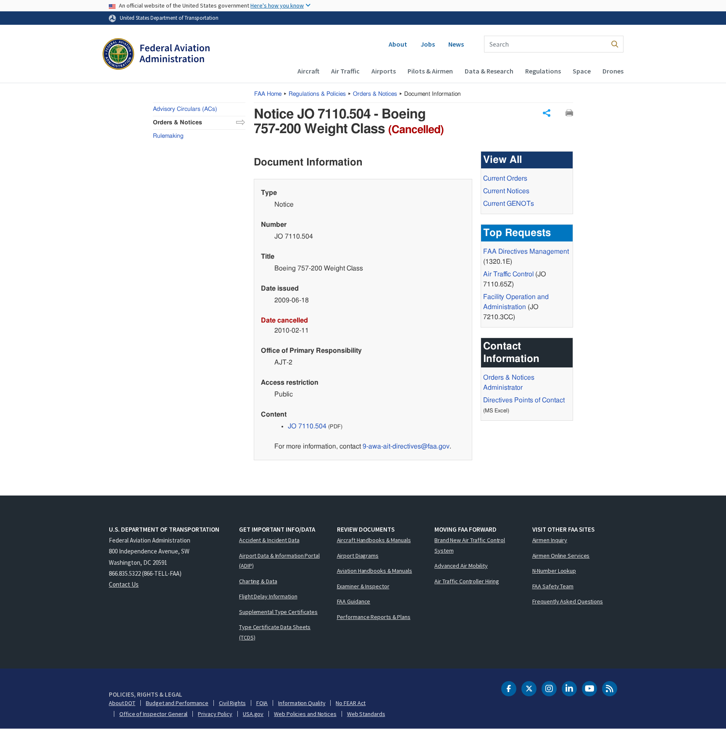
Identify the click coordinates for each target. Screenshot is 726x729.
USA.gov (253, 714)
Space (582, 71)
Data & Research (489, 71)
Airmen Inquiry (550, 540)
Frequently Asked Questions (567, 601)
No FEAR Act (351, 703)
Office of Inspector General (153, 714)
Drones (612, 71)
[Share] (546, 113)
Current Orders (505, 178)
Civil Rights (232, 703)
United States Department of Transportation (169, 17)
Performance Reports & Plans (373, 617)
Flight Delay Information (268, 596)
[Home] (156, 55)
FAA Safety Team (553, 586)
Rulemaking (168, 136)
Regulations (543, 71)
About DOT (122, 703)
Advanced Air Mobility (461, 565)
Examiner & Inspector (363, 586)
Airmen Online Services (561, 555)
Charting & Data (258, 581)
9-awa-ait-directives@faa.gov (406, 446)
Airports (383, 71)
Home (267, 94)
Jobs (428, 44)
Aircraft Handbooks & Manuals (374, 540)
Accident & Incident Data (269, 540)
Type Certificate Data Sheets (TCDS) (274, 632)
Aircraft (308, 71)
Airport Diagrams (358, 555)
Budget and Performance (177, 703)
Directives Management (526, 251)
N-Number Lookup (554, 570)
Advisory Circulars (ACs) (185, 109)
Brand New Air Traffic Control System (469, 545)
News (456, 44)
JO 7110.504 (307, 426)
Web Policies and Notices (305, 714)
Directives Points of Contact (524, 400)
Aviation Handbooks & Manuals (374, 570)
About (398, 44)
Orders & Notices (375, 94)
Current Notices (506, 191)
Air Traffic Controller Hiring (466, 581)
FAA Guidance (354, 601)
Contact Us (124, 584)
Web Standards (366, 714)
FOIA (262, 703)
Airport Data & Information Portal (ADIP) (279, 561)
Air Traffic (345, 71)
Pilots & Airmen (430, 71)
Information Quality (301, 703)
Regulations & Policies (317, 94)
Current (508, 203)
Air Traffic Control (508, 274)
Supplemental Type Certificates (278, 612)
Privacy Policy (215, 714)
